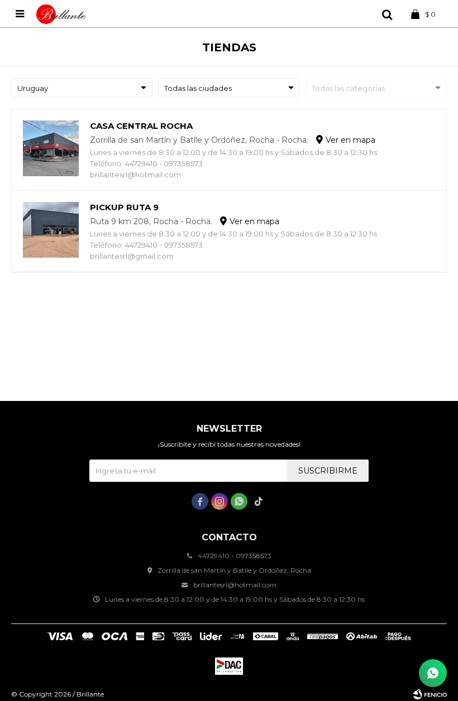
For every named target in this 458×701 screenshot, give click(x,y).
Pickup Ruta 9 (124, 207)
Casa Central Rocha (141, 125)
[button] (387, 14)
